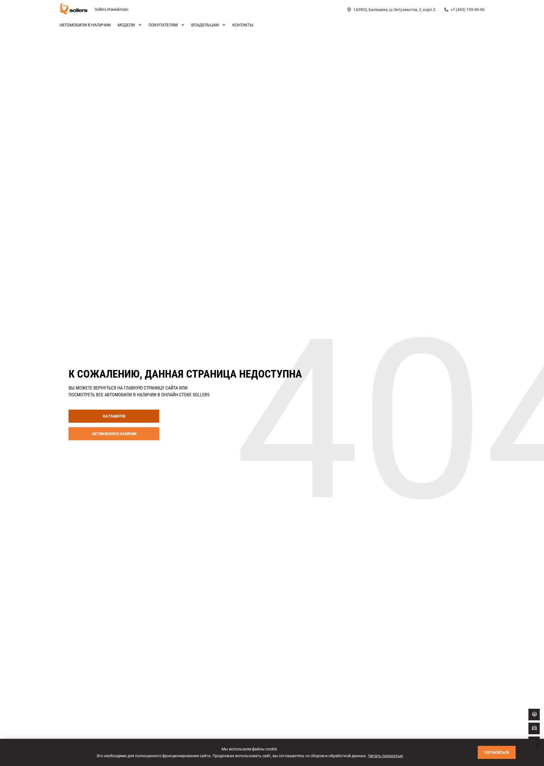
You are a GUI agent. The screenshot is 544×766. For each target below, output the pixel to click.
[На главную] (74, 10)
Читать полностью (385, 756)
